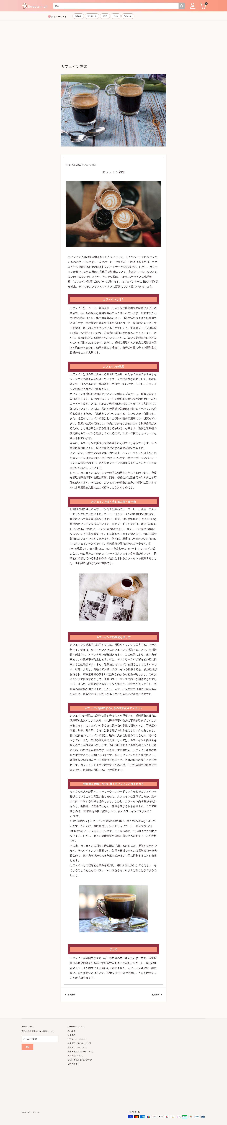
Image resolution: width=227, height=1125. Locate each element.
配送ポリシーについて (77, 1047)
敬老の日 (78, 16)
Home (68, 165)
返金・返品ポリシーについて (80, 1051)
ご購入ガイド (73, 1064)
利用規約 (71, 1035)
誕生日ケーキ (92, 16)
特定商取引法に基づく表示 (79, 1043)
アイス (115, 16)
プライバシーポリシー (77, 1039)
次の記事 (155, 995)
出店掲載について (75, 1055)
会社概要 (71, 1031)
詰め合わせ (127, 16)
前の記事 (71, 995)
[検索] (182, 6)
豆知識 (76, 165)
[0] (202, 5)
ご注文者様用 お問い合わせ (80, 1060)
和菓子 (105, 16)
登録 (27, 1047)
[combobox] (116, 6)
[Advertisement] (113, 39)
